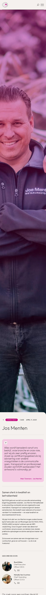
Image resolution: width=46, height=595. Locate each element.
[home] (5, 4)
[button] (42, 4)
